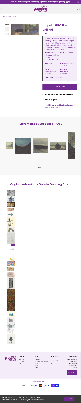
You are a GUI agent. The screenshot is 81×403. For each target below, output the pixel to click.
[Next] (78, 146)
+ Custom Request (49, 100)
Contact (37, 359)
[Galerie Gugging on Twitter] (60, 361)
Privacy (37, 367)
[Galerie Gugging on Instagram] (54, 361)
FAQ (20, 363)
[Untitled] (25, 29)
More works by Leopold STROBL (40, 124)
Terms (36, 365)
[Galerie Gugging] (40, 9)
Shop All (5, 16)
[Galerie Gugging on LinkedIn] (57, 361)
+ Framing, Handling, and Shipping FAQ (57, 94)
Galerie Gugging (42, 381)
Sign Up (71, 372)
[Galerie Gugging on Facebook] (51, 361)
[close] (78, 2)
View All (40, 167)
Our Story (22, 361)
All (10, 16)
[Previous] (2, 146)
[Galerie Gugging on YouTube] (51, 363)
